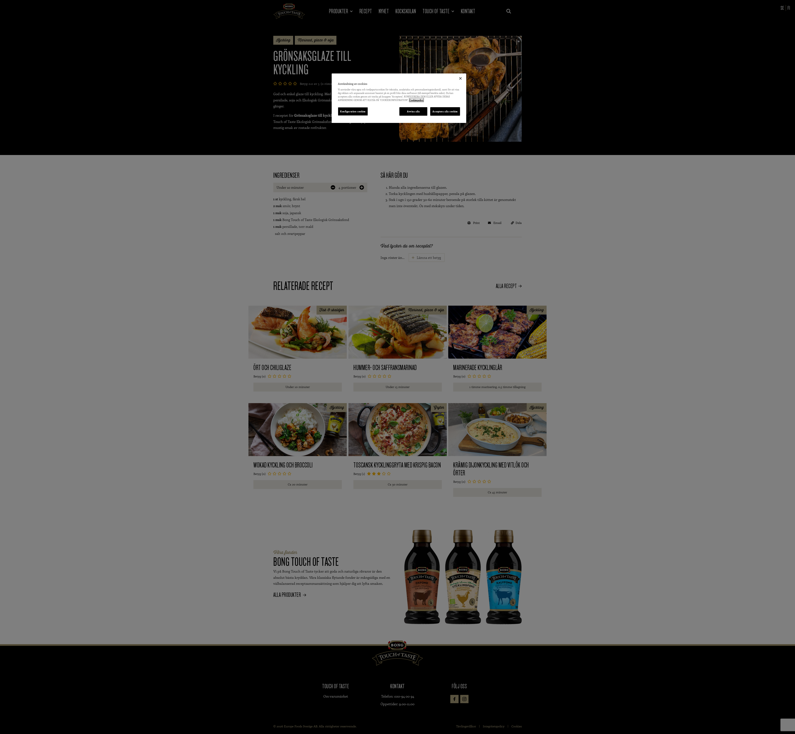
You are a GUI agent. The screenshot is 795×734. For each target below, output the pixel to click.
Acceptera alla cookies (445, 111)
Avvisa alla (413, 111)
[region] (399, 98)
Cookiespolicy (416, 100)
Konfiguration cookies (353, 111)
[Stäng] (460, 78)
